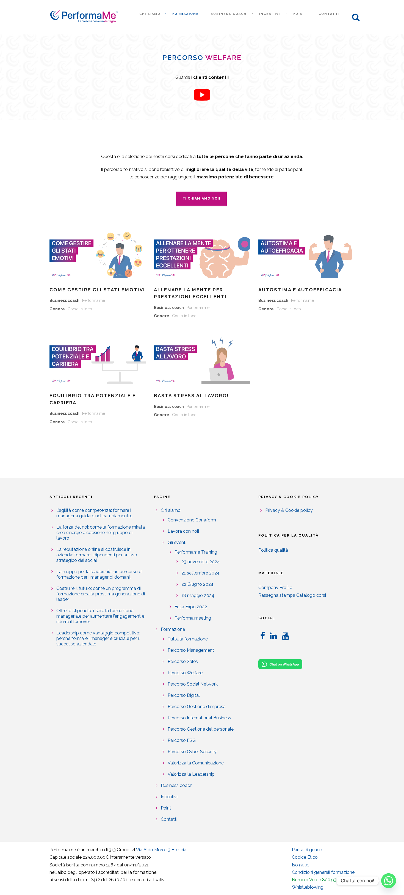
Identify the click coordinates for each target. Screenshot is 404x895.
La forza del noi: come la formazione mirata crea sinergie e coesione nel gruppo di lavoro (100, 532)
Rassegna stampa (276, 595)
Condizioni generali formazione (323, 872)
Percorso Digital (184, 695)
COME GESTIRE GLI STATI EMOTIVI (97, 289)
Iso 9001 (300, 865)
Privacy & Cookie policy (289, 510)
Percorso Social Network (193, 684)
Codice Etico (305, 857)
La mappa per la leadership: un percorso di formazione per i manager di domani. (99, 574)
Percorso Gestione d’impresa (197, 706)
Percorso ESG (182, 740)
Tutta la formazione (188, 639)
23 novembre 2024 (200, 561)
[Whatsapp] (388, 880)
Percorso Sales (183, 661)
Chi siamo (150, 14)
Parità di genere (307, 849)
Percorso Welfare (185, 672)
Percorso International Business (199, 717)
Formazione (185, 14)
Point (299, 14)
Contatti (329, 14)
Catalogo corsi (311, 595)
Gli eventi (177, 542)
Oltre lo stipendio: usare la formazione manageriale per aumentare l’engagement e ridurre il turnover (100, 616)
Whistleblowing (307, 887)
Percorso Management (191, 650)
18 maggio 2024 (197, 595)
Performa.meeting (193, 618)
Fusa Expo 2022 (191, 606)
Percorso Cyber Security (192, 751)
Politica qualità (273, 550)
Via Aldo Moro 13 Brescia (161, 849)
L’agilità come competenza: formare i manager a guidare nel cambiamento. (94, 513)
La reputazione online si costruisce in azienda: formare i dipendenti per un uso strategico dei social (96, 555)
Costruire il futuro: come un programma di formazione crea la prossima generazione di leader (100, 594)
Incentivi (269, 14)
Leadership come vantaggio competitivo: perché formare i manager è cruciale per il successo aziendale (98, 638)
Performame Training (196, 552)
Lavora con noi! (183, 531)
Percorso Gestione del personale (201, 729)
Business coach (229, 14)
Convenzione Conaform (192, 520)
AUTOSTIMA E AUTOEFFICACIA (300, 289)
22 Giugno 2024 (197, 584)
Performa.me (93, 300)
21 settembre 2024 (200, 573)
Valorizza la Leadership (191, 774)
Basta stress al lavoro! (191, 395)
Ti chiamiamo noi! (201, 198)
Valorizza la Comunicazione (196, 763)
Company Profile (275, 587)
